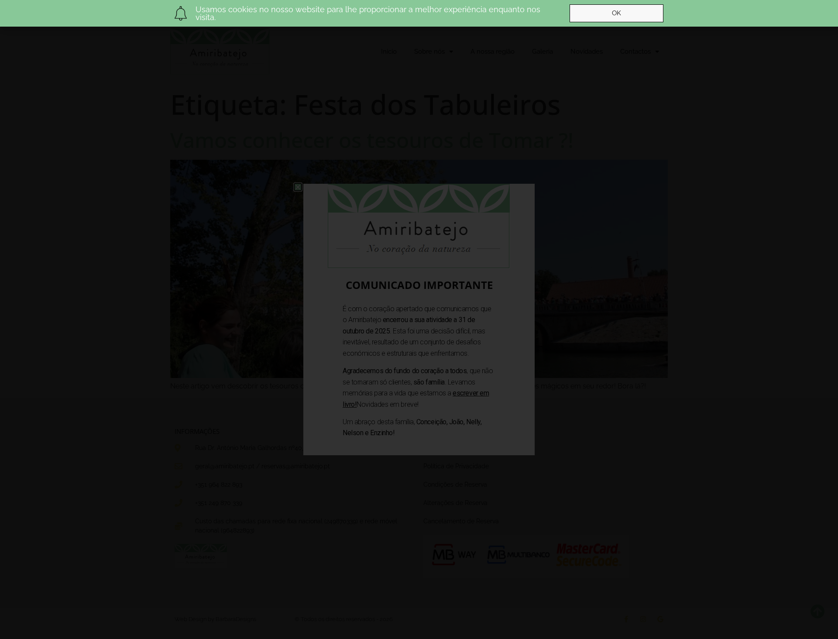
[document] (419, 319)
